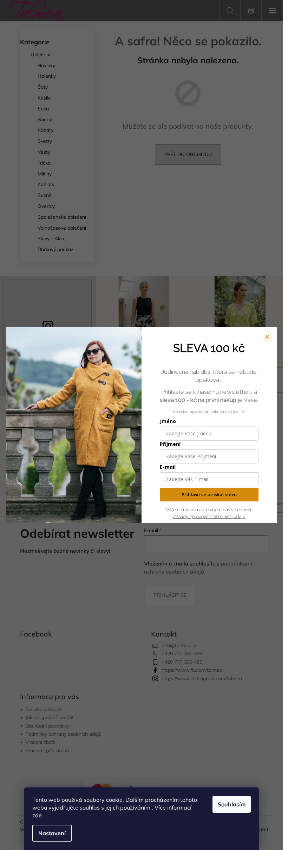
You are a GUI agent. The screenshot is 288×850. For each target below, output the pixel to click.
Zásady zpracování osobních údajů (209, 516)
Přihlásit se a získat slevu (209, 494)
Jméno (168, 421)
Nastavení (52, 833)
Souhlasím (232, 804)
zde (37, 815)
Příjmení (170, 444)
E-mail (168, 467)
